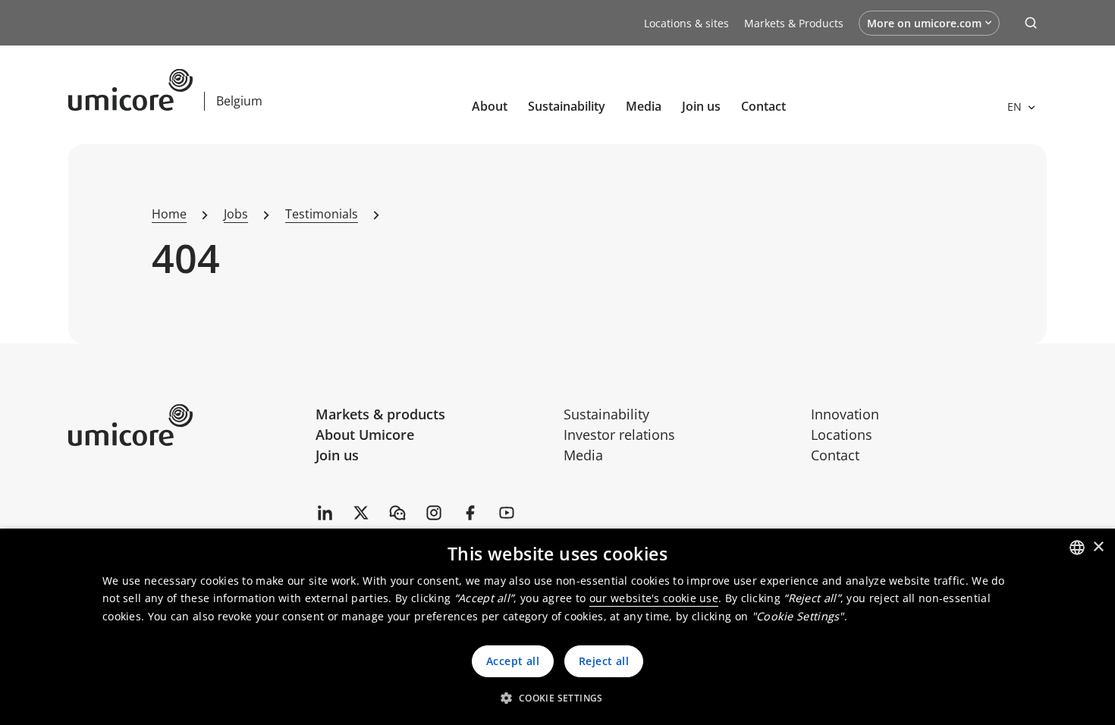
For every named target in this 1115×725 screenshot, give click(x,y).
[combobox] (1077, 547)
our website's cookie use (653, 598)
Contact (763, 106)
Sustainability (566, 106)
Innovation (845, 414)
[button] (557, 698)
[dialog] (557, 627)
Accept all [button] (512, 661)
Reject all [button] (604, 661)
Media (643, 106)
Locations (841, 434)
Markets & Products (793, 23)
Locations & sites (686, 23)
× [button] (1098, 547)
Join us (337, 455)
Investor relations (619, 434)
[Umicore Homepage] (186, 425)
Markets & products (380, 414)
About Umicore (365, 434)
